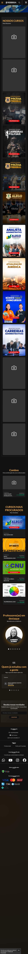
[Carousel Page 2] (11, 649)
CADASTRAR (14, 717)
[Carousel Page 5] (17, 649)
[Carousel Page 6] (19, 649)
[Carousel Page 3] (13, 649)
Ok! (19, 950)
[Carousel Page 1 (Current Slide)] (9, 649)
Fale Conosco (14, 735)
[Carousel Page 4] (15, 649)
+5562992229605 (14, 732)
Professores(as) (7, 746)
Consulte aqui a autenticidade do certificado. (14, 755)
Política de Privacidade (20, 746)
